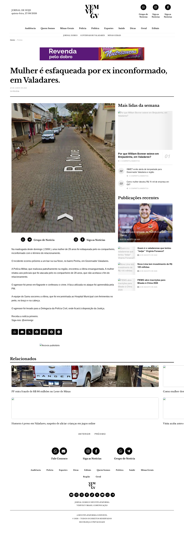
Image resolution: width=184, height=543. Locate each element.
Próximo (100, 434)
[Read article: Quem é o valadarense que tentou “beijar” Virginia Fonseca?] (126, 253)
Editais (155, 28)
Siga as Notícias (156, 15)
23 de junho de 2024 (18, 88)
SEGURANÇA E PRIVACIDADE (92, 522)
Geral (144, 28)
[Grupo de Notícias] (143, 7)
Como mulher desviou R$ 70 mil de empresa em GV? (148, 183)
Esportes (108, 28)
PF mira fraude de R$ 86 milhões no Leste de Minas (41, 391)
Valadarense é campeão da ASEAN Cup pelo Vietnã (143, 233)
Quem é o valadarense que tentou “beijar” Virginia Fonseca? (154, 249)
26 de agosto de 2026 (130, 239)
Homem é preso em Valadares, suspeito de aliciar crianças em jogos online (53, 423)
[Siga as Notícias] (156, 7)
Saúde (121, 28)
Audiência (30, 28)
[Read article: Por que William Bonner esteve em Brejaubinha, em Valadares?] (145, 130)
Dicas (133, 28)
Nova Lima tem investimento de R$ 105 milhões (154, 265)
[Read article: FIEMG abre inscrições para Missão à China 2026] (126, 284)
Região (86, 476)
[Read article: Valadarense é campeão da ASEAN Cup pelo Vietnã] (145, 222)
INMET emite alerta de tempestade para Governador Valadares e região (144, 170)
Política (95, 28)
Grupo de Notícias (143, 15)
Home (12, 40)
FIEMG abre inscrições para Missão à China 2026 (151, 281)
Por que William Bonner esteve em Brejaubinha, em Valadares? (138, 155)
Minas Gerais (67, 28)
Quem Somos (48, 28)
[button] (15, 332)
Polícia (82, 28)
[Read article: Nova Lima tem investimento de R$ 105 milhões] (126, 269)
